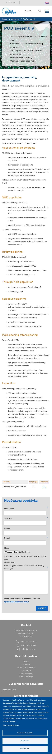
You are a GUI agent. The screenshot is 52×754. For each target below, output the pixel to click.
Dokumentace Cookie (11, 725)
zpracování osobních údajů (16, 602)
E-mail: (7, 538)
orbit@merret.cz (28, 649)
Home (4, 19)
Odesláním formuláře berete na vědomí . (22, 600)
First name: (9, 508)
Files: (6, 548)
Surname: (8, 518)
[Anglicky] (47, 2)
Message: (8, 568)
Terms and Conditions (26, 668)
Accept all (25, 749)
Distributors (26, 671)
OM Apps (10, 3)
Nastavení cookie (25, 733)
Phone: (7, 528)
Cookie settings (26, 677)
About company (26, 674)
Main (26, 662)
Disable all (25, 741)
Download (44, 487)
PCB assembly (29, 19)
